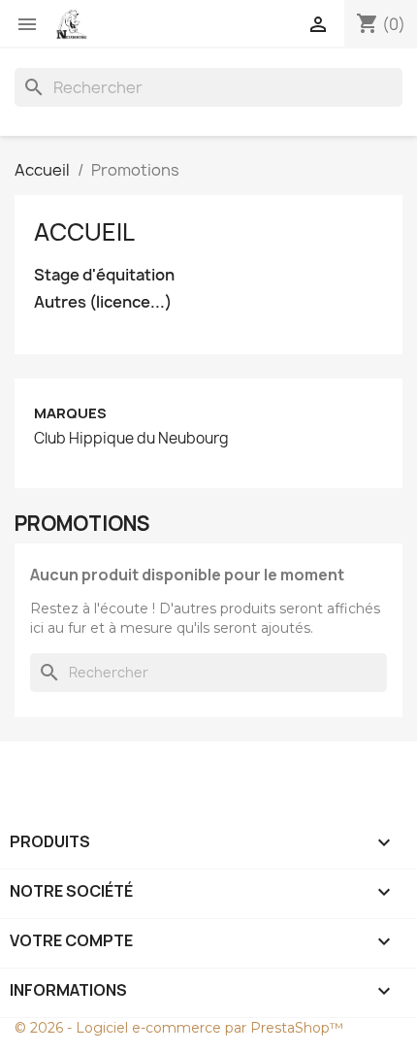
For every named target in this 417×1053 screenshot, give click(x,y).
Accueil (84, 231)
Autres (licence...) (103, 302)
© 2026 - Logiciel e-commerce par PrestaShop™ (179, 1028)
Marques (70, 413)
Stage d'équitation (104, 275)
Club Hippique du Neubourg (131, 438)
